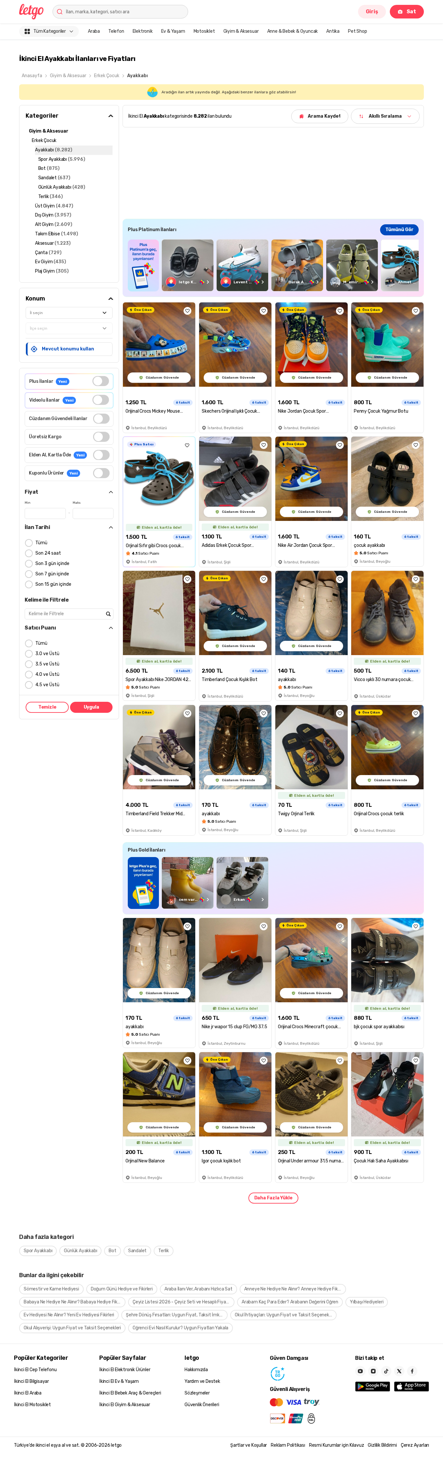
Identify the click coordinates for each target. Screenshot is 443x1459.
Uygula (91, 707)
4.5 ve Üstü (47, 685)
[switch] (100, 381)
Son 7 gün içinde (52, 574)
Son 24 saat (48, 553)
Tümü (41, 543)
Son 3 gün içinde (52, 563)
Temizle (47, 707)
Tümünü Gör (399, 229)
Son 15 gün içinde (53, 584)
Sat (411, 11)
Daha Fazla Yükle (273, 1198)
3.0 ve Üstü (47, 653)
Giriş (372, 11)
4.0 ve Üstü (47, 674)
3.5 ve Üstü (47, 664)
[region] (273, 265)
